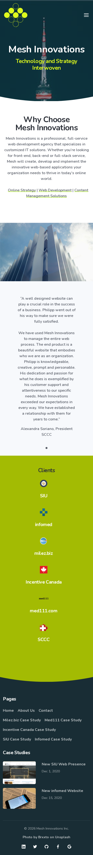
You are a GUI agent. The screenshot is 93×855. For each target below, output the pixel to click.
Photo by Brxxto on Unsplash (46, 837)
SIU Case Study (17, 739)
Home (8, 710)
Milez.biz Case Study (22, 720)
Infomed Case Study (53, 739)
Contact (46, 710)
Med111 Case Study (63, 720)
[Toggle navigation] (86, 15)
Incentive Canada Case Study (29, 729)
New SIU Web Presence (64, 764)
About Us (26, 710)
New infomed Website (62, 790)
